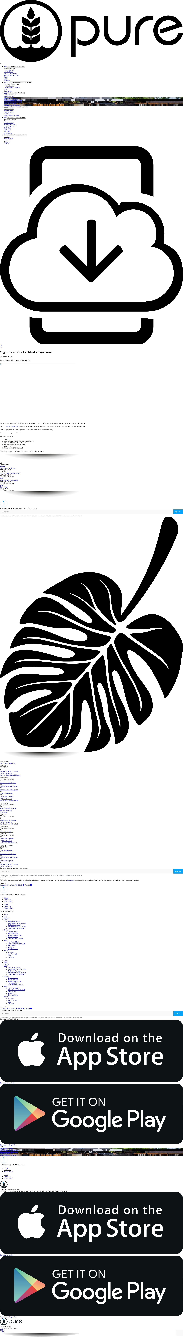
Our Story (11, 952)
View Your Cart (8, 123)
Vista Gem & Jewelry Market (9, 480)
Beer (5, 916)
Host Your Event (13, 933)
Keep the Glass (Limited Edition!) (10, 473)
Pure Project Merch (13, 942)
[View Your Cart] (5, 121)
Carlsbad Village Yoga (11, 426)
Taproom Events (13, 931)
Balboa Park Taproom (6, 796)
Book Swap (3, 487)
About (6, 950)
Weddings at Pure (13, 937)
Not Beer (6, 918)
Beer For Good (12, 954)
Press (9, 956)
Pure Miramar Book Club (7, 468)
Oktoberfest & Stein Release (8, 842)
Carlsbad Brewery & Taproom (9, 786)
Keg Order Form (13, 949)
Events (6, 930)
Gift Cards (11, 947)
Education (11, 957)
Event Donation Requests (15, 938)
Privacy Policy (8, 901)
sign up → (178, 512)
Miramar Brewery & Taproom (9, 771)
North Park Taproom (6, 793)
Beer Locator (12, 945)
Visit (5, 919)
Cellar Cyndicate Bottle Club (16, 943)
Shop (5, 940)
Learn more (70, 880)
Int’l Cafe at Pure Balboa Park (9, 824)
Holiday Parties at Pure (14, 935)
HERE (9, 439)
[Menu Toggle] (1, 63)
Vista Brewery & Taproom (8, 783)
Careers (6, 898)
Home (6, 914)
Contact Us (7, 899)
